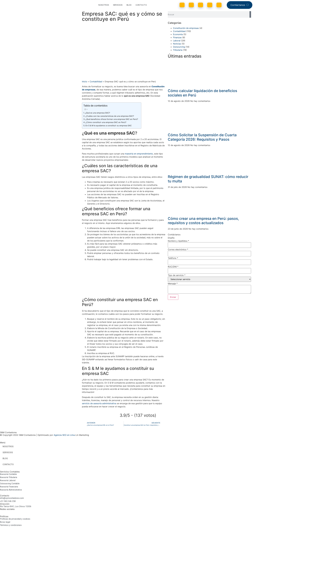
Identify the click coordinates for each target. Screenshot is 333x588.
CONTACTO (141, 5)
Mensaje (173, 283)
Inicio (84, 81)
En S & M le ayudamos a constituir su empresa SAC (108, 125)
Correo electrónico (178, 249)
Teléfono (173, 258)
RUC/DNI (173, 267)
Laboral (176, 40)
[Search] (250, 14)
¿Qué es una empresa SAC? (97, 113)
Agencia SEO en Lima (64, 435)
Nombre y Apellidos (178, 241)
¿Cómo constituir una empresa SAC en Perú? (105, 122)
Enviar (173, 297)
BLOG (129, 5)
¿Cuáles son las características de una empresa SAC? (109, 116)
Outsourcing (179, 47)
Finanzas (177, 37)
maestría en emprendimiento (139, 153)
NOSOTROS (103, 5)
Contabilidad (96, 81)
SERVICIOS (117, 5)
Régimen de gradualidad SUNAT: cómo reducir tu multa (208, 178)
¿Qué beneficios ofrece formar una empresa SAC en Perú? (112, 119)
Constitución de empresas (186, 28)
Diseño (171, 238)
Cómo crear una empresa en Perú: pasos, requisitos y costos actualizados (203, 220)
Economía (178, 34)
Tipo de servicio (176, 275)
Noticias (177, 43)
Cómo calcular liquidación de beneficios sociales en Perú (202, 93)
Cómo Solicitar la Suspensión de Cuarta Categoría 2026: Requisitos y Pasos (202, 137)
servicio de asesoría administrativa (99, 403)
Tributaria (177, 50)
